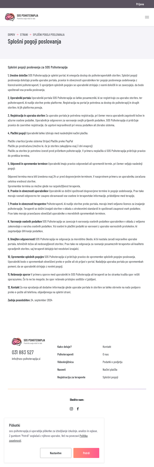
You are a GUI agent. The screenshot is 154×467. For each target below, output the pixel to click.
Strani (24, 34)
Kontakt (107, 346)
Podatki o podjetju (113, 362)
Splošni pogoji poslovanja (49, 34)
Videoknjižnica (65, 362)
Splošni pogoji (110, 377)
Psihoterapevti (65, 354)
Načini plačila (110, 369)
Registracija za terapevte (71, 377)
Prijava (140, 4)
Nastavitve (56, 453)
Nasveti (61, 369)
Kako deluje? (64, 346)
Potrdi (86, 453)
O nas (106, 354)
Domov (11, 34)
